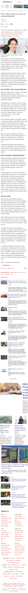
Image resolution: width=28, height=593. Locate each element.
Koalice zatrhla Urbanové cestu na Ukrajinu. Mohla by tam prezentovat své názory (20, 428)
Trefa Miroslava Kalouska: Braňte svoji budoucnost (16, 331)
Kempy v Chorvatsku (5, 545)
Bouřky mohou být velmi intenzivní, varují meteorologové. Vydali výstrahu (17, 281)
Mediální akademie (6, 584)
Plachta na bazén (16, 564)
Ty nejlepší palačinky (19, 530)
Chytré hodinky (19, 576)
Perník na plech (18, 540)
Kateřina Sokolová (14, 272)
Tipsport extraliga (4, 534)
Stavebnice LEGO (6, 573)
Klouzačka (10, 567)
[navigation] (2, 2)
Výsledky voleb (4, 520)
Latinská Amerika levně (6, 552)
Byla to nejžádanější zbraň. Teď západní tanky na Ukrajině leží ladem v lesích (17, 319)
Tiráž (23, 583)
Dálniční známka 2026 (19, 547)
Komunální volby (4, 525)
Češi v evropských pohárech (13, 562)
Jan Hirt (16, 520)
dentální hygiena (6, 265)
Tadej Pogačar (18, 522)
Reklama (14, 583)
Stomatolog (7, 274)
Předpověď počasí (20, 558)
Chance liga (3, 530)
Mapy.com (13, 558)
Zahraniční (10, 322)
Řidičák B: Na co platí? (19, 550)
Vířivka (16, 569)
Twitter (10, 583)
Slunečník (5, 567)
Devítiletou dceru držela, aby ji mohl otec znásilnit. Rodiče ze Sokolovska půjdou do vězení (17, 295)
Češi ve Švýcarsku (5, 550)
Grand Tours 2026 (19, 525)
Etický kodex (14, 584)
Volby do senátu (4, 523)
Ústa (12, 274)
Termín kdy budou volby (6, 522)
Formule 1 (3, 538)
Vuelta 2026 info (18, 516)
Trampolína (23, 564)
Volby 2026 (3, 516)
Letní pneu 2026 (18, 545)
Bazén (9, 564)
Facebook (5, 583)
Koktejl (9, 347)
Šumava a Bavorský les (6, 548)
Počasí (9, 285)
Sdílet (9, 24)
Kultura (9, 309)
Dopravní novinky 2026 (20, 548)
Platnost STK (17, 554)
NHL (2, 540)
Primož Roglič (18, 523)
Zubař (2, 274)
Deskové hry (7, 576)
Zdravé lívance (18, 534)
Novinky (2, 19)
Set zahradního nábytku (19, 567)
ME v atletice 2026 (5, 536)
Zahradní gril (11, 569)
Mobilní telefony (18, 571)
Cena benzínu (18, 560)
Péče (24, 272)
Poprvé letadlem (4, 547)
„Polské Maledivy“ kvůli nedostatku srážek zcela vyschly (17, 356)
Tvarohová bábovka (19, 536)
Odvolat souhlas (8, 586)
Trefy (9, 334)
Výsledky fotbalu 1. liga (6, 532)
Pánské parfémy (13, 578)
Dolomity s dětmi (4, 554)
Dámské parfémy (15, 573)
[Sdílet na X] (26, 268)
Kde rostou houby (10, 560)
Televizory (13, 576)
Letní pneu (22, 573)
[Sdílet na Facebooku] (24, 268)
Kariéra (19, 583)
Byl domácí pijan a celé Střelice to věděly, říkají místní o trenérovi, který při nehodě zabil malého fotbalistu (14, 466)
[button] (14, 46)
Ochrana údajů (21, 584)
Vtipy (9, 370)
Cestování (10, 359)
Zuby (20, 272)
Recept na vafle (18, 538)
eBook (4, 24)
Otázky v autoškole (19, 552)
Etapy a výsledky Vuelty (20, 518)
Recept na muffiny (19, 532)
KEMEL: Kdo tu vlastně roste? (15, 369)
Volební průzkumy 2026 (6, 518)
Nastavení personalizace (18, 586)
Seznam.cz (20, 1)
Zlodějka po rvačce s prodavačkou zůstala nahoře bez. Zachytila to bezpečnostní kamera (16, 344)
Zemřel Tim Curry (12, 307)
